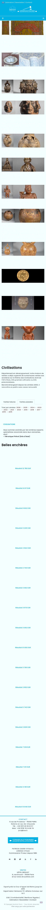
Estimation (9, 2)
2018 (32, 410)
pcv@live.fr (23, 830)
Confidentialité (17, 898)
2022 (6, 410)
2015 (10, 412)
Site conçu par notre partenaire (23, 906)
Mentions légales (32, 898)
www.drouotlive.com (25, 877)
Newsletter (19, 2)
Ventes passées (26, 402)
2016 (4, 412)
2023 (39, 407)
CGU (8, 898)
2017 (38, 410)
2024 (32, 407)
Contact (29, 2)
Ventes (23, 870)
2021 (12, 410)
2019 (25, 410)
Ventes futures (9, 402)
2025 (25, 407)
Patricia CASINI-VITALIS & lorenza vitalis (23, 850)
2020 (19, 410)
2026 (19, 407)
